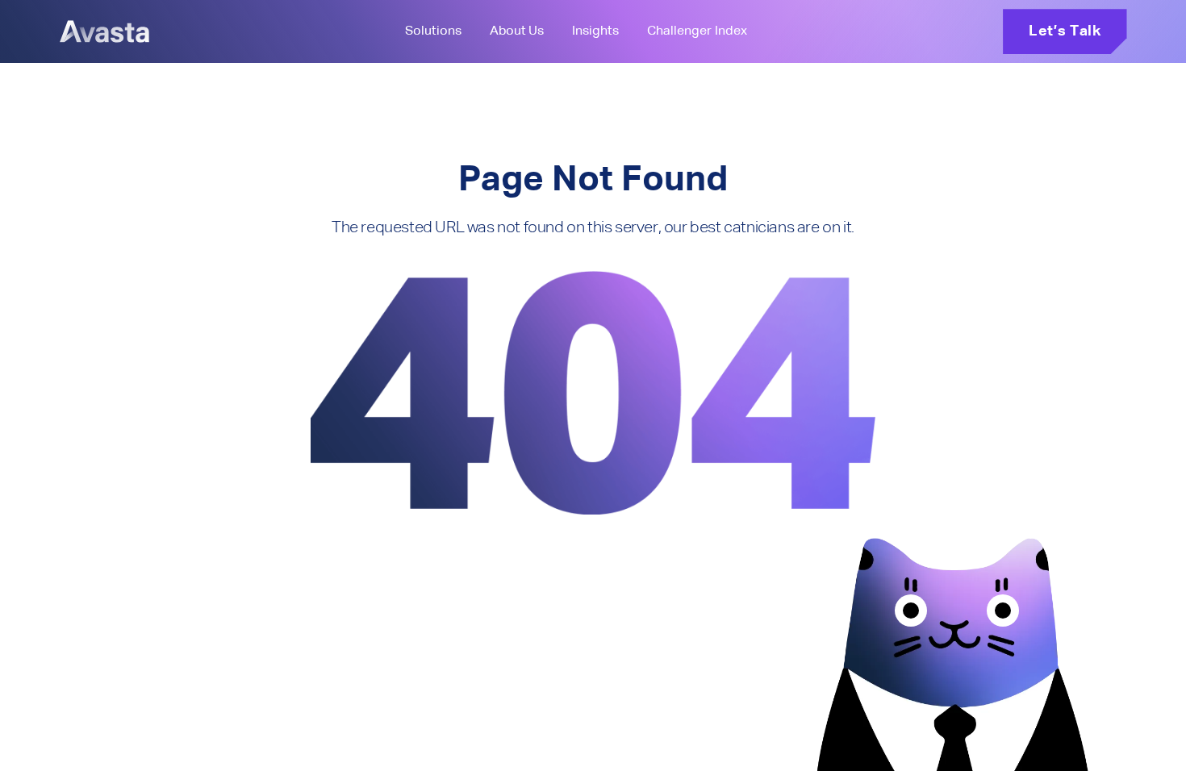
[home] (104, 31)
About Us (516, 31)
